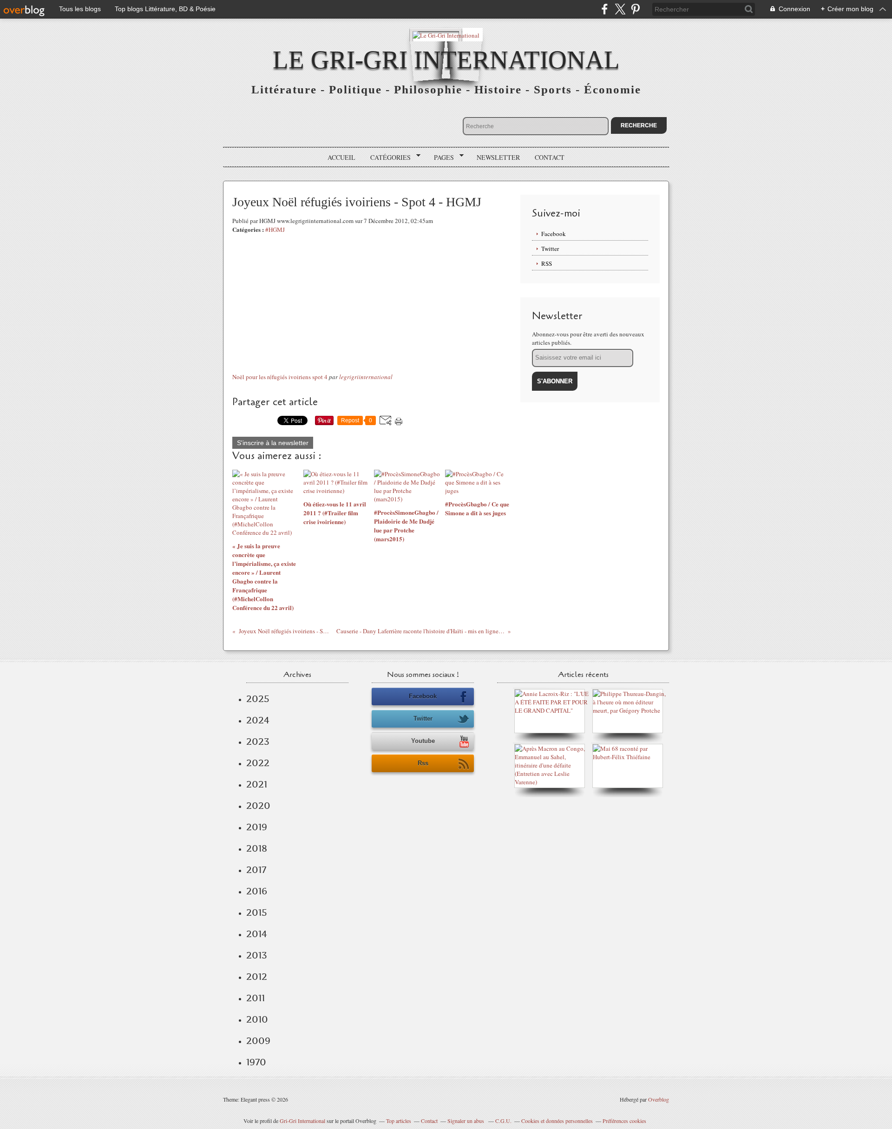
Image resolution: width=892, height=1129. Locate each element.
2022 (257, 762)
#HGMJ (275, 229)
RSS (546, 263)
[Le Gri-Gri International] (446, 34)
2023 (257, 741)
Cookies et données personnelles (557, 1120)
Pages (440, 157)
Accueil (341, 157)
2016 (256, 891)
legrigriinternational (366, 377)
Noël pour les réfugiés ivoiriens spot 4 (280, 377)
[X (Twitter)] (620, 9)
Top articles (398, 1120)
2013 (256, 955)
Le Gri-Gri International (446, 60)
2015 (256, 912)
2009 (258, 1040)
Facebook (553, 234)
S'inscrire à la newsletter (272, 442)
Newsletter (498, 157)
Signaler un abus (466, 1120)
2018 (256, 848)
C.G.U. (503, 1120)
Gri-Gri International (302, 1120)
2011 (255, 998)
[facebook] (604, 9)
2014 (256, 933)
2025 (257, 698)
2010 (257, 1019)
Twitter (550, 248)
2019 (256, 827)
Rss (423, 763)
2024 (257, 720)
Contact (549, 157)
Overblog (658, 1099)
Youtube (423, 740)
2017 (256, 869)
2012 (256, 976)
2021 (256, 784)
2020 (258, 805)
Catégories (387, 157)
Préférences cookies (624, 1120)
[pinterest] (635, 9)
